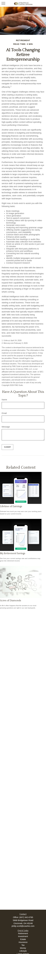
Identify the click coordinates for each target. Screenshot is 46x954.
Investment (23, 936)
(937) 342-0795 (26, 917)
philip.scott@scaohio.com (23, 926)
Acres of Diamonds (10, 600)
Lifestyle (23, 951)
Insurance (23, 942)
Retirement (23, 933)
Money (23, 948)
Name (4, 400)
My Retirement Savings (12, 553)
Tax (23, 945)
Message (6, 427)
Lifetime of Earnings (11, 506)
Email (4, 413)
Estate (23, 939)
